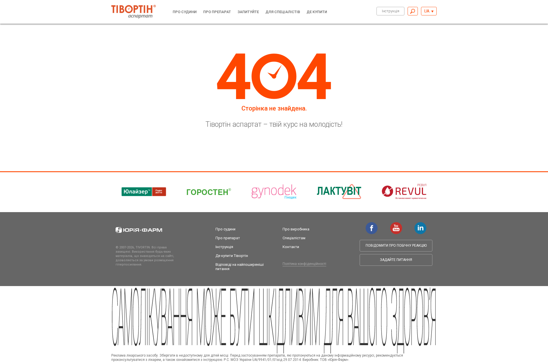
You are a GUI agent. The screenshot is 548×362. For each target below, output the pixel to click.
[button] (429, 11)
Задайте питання (396, 260)
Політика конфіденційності (304, 264)
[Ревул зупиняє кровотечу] (404, 191)
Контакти (291, 247)
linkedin (420, 225)
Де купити (317, 12)
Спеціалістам (294, 238)
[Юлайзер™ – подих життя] (144, 191)
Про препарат (217, 12)
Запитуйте (248, 12)
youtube (396, 225)
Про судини (185, 12)
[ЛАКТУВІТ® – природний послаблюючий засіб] (339, 191)
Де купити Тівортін (231, 256)
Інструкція (390, 11)
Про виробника (296, 229)
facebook (372, 225)
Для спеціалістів (282, 12)
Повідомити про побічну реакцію (396, 246)
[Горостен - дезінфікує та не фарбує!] (209, 191)
